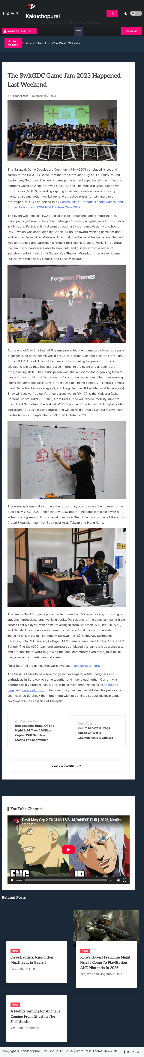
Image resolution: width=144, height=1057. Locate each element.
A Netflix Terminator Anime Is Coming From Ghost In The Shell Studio (35, 1016)
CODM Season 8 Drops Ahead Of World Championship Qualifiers (95, 732)
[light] (131, 13)
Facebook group (33, 690)
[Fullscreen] (125, 880)
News (15, 950)
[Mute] (119, 880)
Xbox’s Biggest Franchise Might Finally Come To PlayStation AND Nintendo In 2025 (105, 962)
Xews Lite (111, 1051)
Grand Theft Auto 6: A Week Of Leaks (53, 43)
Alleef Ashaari (20, 95)
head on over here (85, 666)
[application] (69, 849)
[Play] (12, 880)
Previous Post (30, 721)
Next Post (85, 723)
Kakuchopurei (43, 16)
